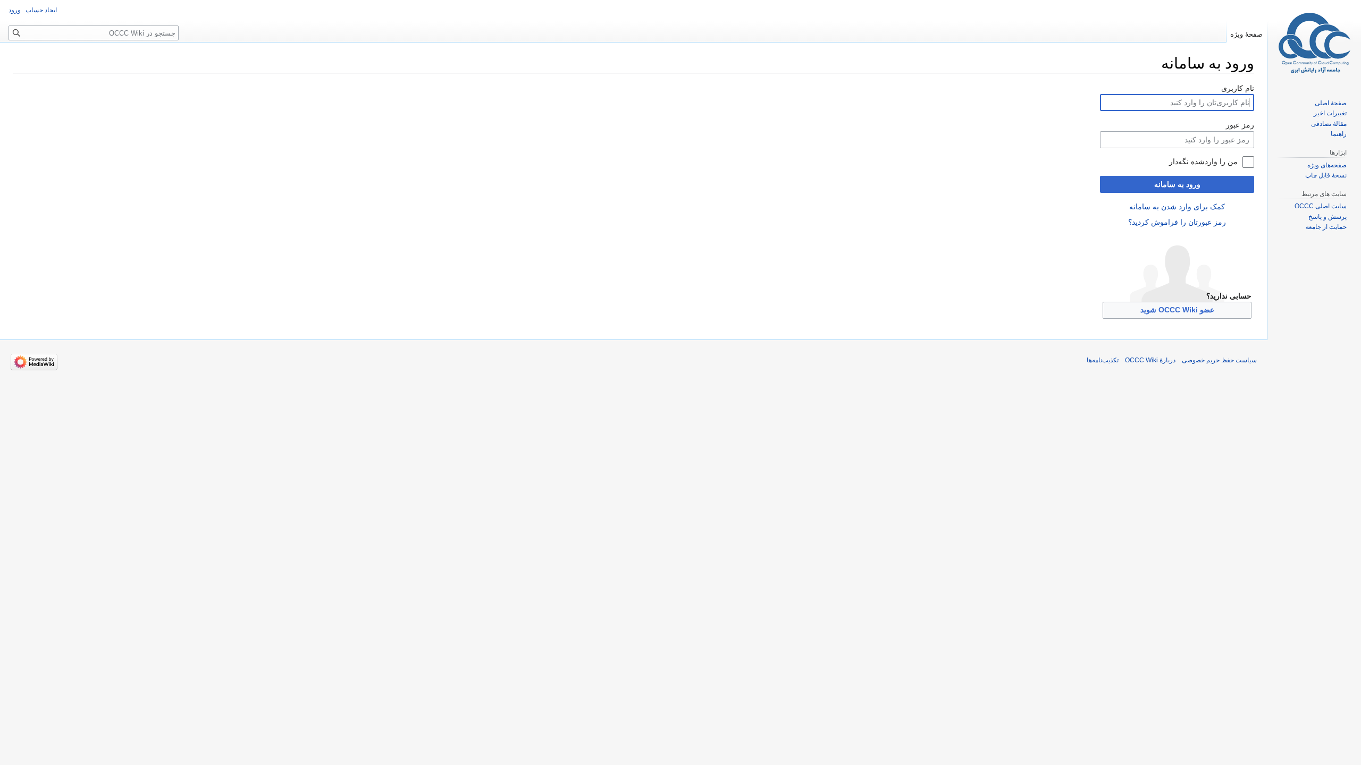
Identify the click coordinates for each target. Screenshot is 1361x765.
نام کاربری (1237, 88)
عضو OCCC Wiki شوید (1177, 309)
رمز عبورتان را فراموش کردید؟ (1177, 222)
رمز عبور (1240, 125)
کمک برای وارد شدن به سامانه (1177, 206)
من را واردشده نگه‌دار (1203, 161)
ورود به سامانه (1177, 184)
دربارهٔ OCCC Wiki (1150, 360)
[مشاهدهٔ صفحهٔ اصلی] (1314, 42)
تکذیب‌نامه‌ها (1103, 360)
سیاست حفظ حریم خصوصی (1219, 360)
